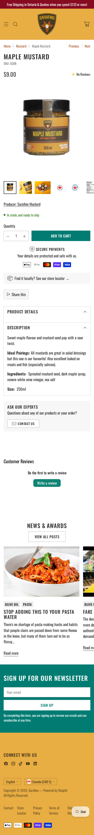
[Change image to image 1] (10, 187)
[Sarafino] (47, 24)
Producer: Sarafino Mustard (22, 204)
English (10, 781)
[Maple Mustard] (47, 131)
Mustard (21, 45)
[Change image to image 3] (43, 187)
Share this (19, 294)
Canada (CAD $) (41, 781)
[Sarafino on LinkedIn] (35, 764)
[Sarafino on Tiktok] (20, 764)
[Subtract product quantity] (8, 236)
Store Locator (21, 810)
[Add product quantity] (24, 236)
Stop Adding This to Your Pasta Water (39, 614)
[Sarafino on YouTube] (28, 764)
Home (7, 45)
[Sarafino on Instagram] (13, 764)
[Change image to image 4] (59, 187)
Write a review (47, 483)
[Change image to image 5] (75, 187)
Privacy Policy (37, 810)
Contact (8, 807)
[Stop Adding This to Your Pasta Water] (41, 571)
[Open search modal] (15, 24)
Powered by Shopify (55, 790)
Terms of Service (54, 810)
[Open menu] (6, 24)
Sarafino (34, 790)
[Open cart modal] (86, 24)
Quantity (9, 226)
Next (87, 45)
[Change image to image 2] (25, 187)
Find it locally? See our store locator (40, 278)
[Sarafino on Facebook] (6, 764)
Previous (74, 45)
